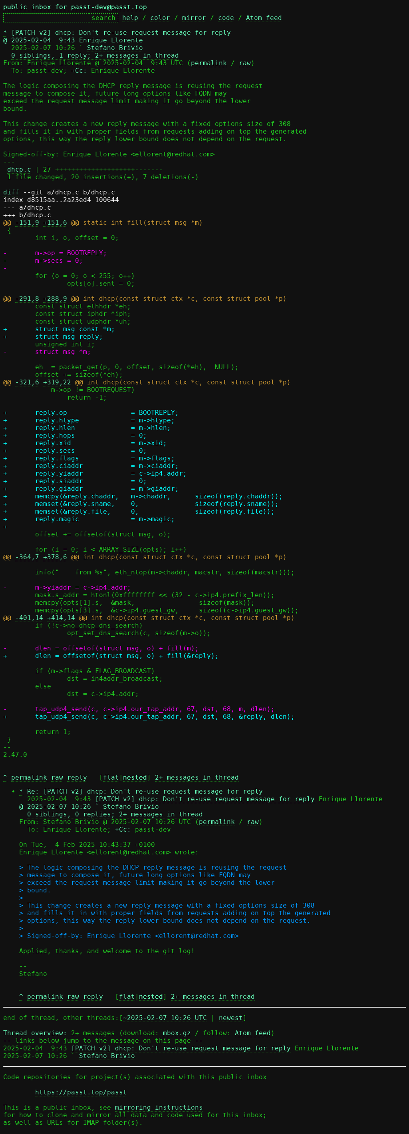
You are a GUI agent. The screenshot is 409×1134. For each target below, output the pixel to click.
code (226, 18)
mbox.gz (177, 1033)
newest (231, 1018)
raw (245, 63)
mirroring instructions (159, 1107)
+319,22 (57, 382)
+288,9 (55, 298)
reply (77, 777)
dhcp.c (19, 169)
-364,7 (27, 557)
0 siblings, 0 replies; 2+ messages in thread (115, 814)
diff (11, 192)
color (160, 18)
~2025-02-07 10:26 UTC (165, 1018)
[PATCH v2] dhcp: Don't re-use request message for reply (205, 799)
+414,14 (61, 618)
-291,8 (27, 298)
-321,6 (27, 382)
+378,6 (55, 557)
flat (111, 777)
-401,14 (29, 618)
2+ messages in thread (197, 777)
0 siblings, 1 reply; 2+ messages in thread (95, 55)
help (130, 18)
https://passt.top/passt (81, 1092)
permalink (209, 63)
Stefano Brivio (115, 48)
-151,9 (27, 222)
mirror (194, 18)
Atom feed (264, 18)
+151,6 (55, 222)
